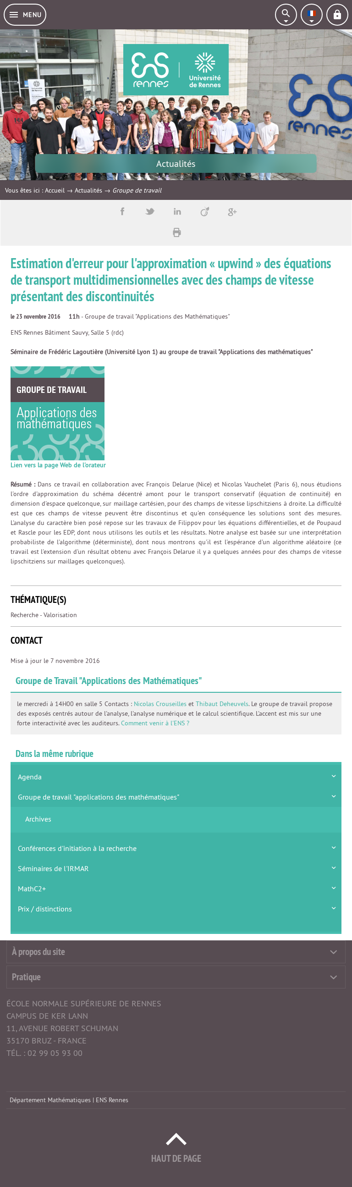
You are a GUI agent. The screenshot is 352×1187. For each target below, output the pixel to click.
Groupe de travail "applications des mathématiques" (98, 796)
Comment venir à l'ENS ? (155, 723)
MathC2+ (32, 888)
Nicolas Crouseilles (160, 704)
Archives (38, 818)
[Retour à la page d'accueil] (176, 69)
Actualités (88, 190)
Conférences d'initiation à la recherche (77, 848)
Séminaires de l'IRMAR (53, 868)
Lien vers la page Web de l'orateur (58, 465)
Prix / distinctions (45, 908)
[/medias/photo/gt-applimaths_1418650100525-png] (57, 413)
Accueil (55, 190)
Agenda (30, 776)
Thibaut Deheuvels (222, 704)
